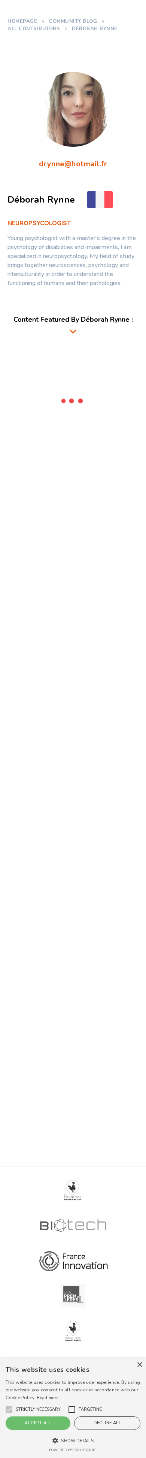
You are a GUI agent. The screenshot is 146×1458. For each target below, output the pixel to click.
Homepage (22, 21)
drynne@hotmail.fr (73, 164)
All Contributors (33, 28)
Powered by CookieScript (73, 1450)
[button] (38, 1409)
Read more (48, 1398)
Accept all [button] (38, 1423)
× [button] (139, 1365)
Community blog (73, 21)
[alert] (73, 1408)
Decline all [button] (107, 1423)
